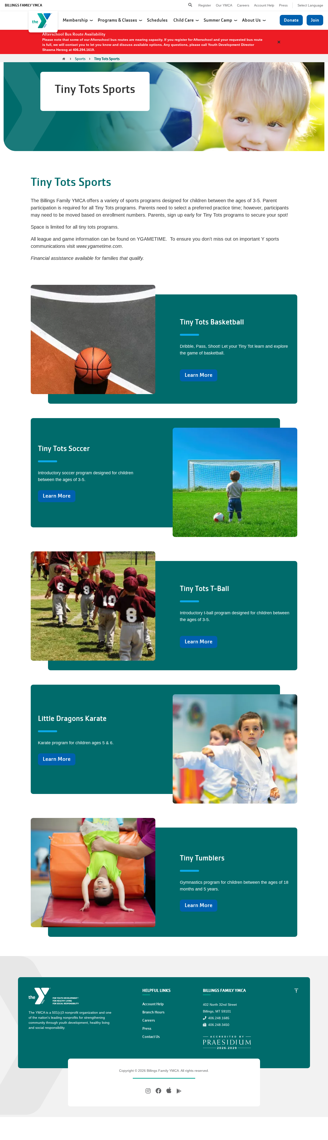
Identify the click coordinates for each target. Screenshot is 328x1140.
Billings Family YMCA (23, 5)
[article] (164, 42)
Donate (291, 20)
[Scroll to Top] (296, 990)
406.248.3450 (218, 1025)
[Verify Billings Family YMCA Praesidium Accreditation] (227, 1042)
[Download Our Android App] (179, 1091)
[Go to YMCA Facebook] (158, 1091)
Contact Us (151, 1036)
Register (204, 5)
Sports (80, 59)
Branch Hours (153, 1012)
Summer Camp (219, 20)
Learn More (199, 375)
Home (63, 58)
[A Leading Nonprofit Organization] (43, 21)
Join (315, 20)
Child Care (184, 20)
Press (283, 5)
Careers (243, 5)
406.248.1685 (218, 1018)
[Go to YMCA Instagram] (149, 1091)
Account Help (264, 5)
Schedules (158, 20)
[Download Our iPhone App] (169, 1090)
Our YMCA (224, 5)
